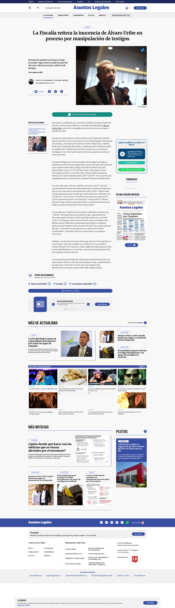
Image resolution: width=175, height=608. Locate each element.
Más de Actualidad (43, 322)
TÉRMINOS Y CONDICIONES (74, 558)
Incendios (80, 2)
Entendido (150, 603)
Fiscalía (59, 284)
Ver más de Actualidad (135, 323)
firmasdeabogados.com (101, 575)
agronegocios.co (53, 575)
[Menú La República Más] (29, 8)
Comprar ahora (131, 163)
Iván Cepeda (119, 2)
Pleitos (122, 431)
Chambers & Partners (45, 2)
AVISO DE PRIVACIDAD (96, 554)
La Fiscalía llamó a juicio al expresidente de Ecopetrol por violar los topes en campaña (42, 342)
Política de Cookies (24, 605)
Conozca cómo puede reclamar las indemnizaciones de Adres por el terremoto (97, 478)
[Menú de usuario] (127, 8)
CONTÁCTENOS (70, 549)
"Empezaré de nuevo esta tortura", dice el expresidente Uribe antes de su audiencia (36, 131)
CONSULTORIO (63, 15)
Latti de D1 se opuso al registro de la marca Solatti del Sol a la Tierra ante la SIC (131, 447)
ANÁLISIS (102, 15)
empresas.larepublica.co (76, 575)
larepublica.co (36, 575)
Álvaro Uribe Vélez (39, 284)
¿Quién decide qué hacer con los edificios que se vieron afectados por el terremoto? (50, 447)
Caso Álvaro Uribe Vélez (82, 284)
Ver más (130, 245)
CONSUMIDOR (78, 15)
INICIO (30, 548)
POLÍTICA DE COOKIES (73, 564)
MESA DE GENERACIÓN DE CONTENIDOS (96, 549)
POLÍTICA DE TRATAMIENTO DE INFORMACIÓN (98, 558)
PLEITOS (91, 15)
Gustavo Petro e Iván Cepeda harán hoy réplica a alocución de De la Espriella (132, 337)
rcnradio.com (139, 575)
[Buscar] (38, 8)
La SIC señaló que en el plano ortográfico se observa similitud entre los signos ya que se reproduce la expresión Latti (131, 456)
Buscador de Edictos (121, 15)
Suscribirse (140, 8)
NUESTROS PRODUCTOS (73, 554)
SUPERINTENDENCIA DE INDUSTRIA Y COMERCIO (97, 564)
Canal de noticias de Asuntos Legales (84, 114)
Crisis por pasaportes (65, 2)
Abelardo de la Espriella (103, 2)
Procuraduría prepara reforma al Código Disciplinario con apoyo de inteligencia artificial (132, 353)
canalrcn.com (123, 575)
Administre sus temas (71, 291)
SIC (89, 2)
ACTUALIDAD (48, 15)
